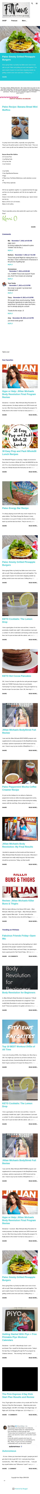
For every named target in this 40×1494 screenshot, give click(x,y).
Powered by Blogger (21, 1489)
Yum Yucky (12, 283)
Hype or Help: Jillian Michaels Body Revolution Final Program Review (19, 394)
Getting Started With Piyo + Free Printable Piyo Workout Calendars (19, 1337)
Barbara (10, 255)
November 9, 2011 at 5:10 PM (23, 297)
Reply (10, 250)
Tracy (10, 297)
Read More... (33, 415)
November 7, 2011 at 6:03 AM (22, 241)
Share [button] (4, 77)
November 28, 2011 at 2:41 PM (23, 318)
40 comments (13, 956)
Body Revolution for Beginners (18, 992)
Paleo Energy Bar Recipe (15, 508)
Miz (9, 241)
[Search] (32, 3)
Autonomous (9, 1451)
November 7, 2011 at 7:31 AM (25, 255)
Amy (9, 318)
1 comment (12, 1468)
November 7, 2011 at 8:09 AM (19, 271)
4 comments (12, 1414)
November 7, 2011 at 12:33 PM (19, 285)
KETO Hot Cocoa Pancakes (16, 676)
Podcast (14, 20)
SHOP (4, 20)
